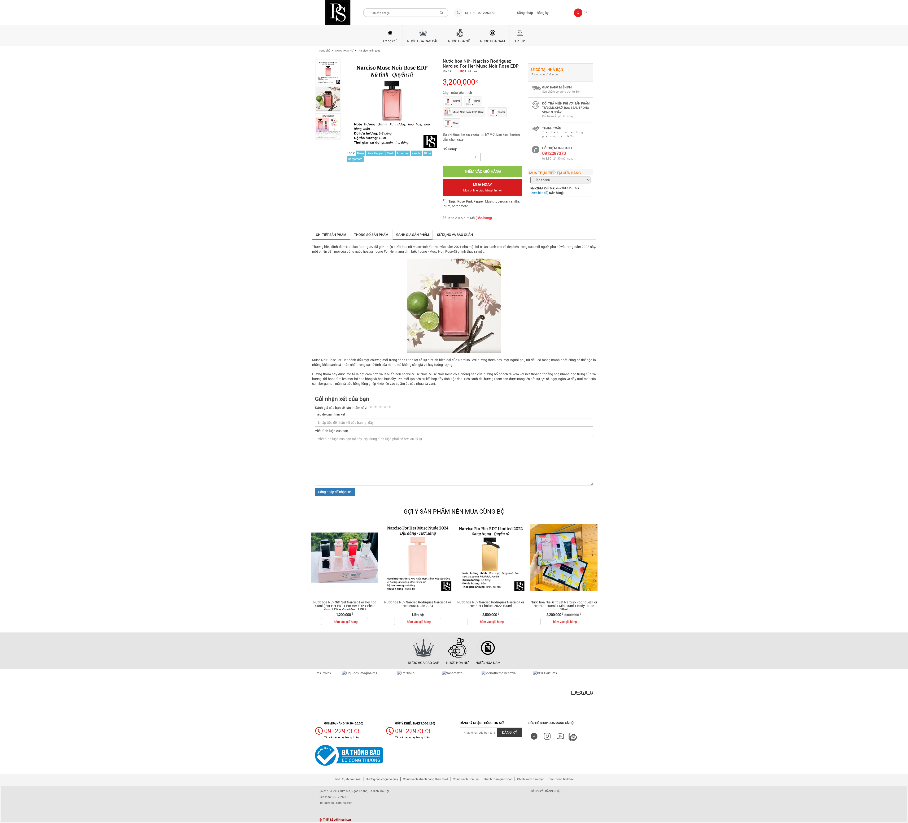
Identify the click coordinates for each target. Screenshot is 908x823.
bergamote (355, 159)
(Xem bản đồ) (539, 193)
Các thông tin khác (561, 779)
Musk (390, 153)
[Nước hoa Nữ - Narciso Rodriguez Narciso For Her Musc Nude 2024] (417, 557)
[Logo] (338, 12)
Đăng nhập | (525, 12)
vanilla (416, 153)
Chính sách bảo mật (530, 779)
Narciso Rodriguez (369, 50)
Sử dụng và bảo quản (455, 234)
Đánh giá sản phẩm (412, 234)
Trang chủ (324, 50)
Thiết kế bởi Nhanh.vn (336, 819)
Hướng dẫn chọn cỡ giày (382, 779)
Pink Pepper (375, 153)
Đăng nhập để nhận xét (335, 491)
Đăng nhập (553, 791)
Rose (360, 153)
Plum (427, 153)
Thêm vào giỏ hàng (345, 621)
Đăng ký (543, 12)
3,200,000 (461, 82)
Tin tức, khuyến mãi (347, 779)
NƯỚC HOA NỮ (344, 50)
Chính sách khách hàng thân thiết (425, 779)
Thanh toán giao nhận (497, 779)
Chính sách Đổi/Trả (466, 779)
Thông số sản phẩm (371, 234)
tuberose (403, 153)
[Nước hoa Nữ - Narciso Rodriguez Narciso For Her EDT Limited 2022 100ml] (490, 557)
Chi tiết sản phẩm (331, 234)
